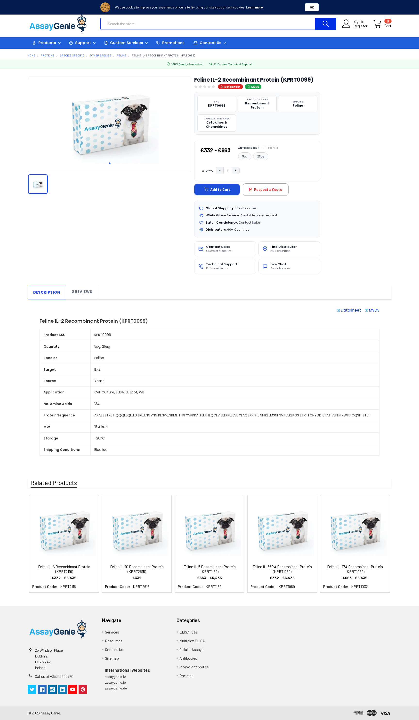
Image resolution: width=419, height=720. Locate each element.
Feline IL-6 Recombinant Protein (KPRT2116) (64, 569)
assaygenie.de (116, 688)
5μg (244, 156)
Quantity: (208, 171)
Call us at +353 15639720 (54, 676)
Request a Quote (268, 189)
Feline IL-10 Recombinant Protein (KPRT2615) (137, 569)
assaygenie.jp (115, 682)
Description (46, 292)
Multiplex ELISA (192, 640)
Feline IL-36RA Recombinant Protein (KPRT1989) (282, 569)
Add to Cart (220, 189)
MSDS (255, 87)
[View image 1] (38, 184)
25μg (260, 156)
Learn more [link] (254, 7)
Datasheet (232, 87)
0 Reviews (82, 291)
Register (360, 26)
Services (112, 632)
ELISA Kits (188, 632)
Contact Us (114, 649)
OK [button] (312, 7)
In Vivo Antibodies (194, 667)
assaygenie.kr (115, 677)
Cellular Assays (191, 649)
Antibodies (188, 658)
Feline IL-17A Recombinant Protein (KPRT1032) (355, 569)
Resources (113, 640)
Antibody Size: (258, 148)
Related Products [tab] (54, 482)
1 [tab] (109, 163)
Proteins (186, 675)
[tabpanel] (109, 123)
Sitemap (112, 658)
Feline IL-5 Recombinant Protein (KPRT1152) (210, 569)
